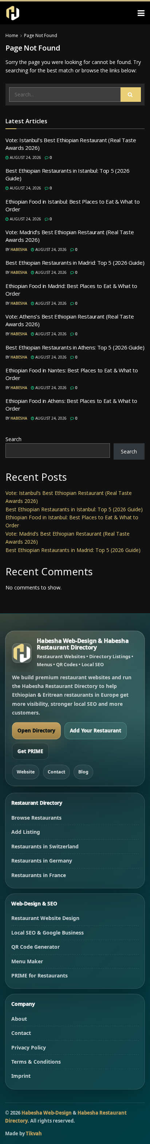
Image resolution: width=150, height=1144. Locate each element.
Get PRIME (30, 751)
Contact (56, 772)
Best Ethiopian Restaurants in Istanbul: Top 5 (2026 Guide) (74, 509)
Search (13, 439)
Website (26, 772)
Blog (83, 772)
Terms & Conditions (36, 1061)
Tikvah (34, 1133)
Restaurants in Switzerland (45, 846)
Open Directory (36, 730)
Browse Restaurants (36, 817)
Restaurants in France (38, 875)
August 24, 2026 (25, 157)
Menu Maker (27, 961)
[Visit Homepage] (12, 13)
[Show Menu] (141, 13)
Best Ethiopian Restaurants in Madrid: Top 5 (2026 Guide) (74, 262)
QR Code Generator (35, 946)
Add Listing (25, 831)
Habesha (19, 249)
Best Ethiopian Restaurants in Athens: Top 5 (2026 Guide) (74, 347)
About (19, 1018)
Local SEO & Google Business (47, 932)
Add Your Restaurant (95, 730)
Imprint (21, 1075)
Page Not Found (40, 35)
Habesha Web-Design (46, 1112)
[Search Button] (131, 94)
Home (11, 35)
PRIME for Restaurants (39, 975)
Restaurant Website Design (45, 918)
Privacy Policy (28, 1047)
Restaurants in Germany (41, 860)
